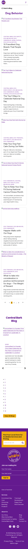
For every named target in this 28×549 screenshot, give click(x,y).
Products (4, 506)
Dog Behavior (8, 38)
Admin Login (14, 543)
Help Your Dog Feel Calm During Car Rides (13, 145)
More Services (19, 504)
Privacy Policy (8, 541)
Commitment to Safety (9, 519)
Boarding (4, 504)
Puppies (18, 40)
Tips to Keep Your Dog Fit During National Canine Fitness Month (13, 189)
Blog (20, 515)
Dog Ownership (9, 92)
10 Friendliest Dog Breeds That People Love (12, 47)
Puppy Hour (18, 502)
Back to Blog (7, 8)
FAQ (20, 517)
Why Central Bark (7, 517)
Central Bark (8, 36)
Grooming (5, 502)
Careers (21, 519)
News (13, 40)
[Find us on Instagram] (10, 526)
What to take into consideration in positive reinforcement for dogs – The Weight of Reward (14, 280)
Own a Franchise (7, 490)
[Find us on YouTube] (18, 526)
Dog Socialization (10, 42)
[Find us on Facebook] (14, 526)
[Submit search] (22, 443)
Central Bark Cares (7, 521)
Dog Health (11, 182)
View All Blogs (10, 416)
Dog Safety (17, 36)
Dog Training (18, 138)
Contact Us (22, 521)
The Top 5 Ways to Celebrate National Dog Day (14, 99)
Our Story (5, 515)
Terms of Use (19, 541)
